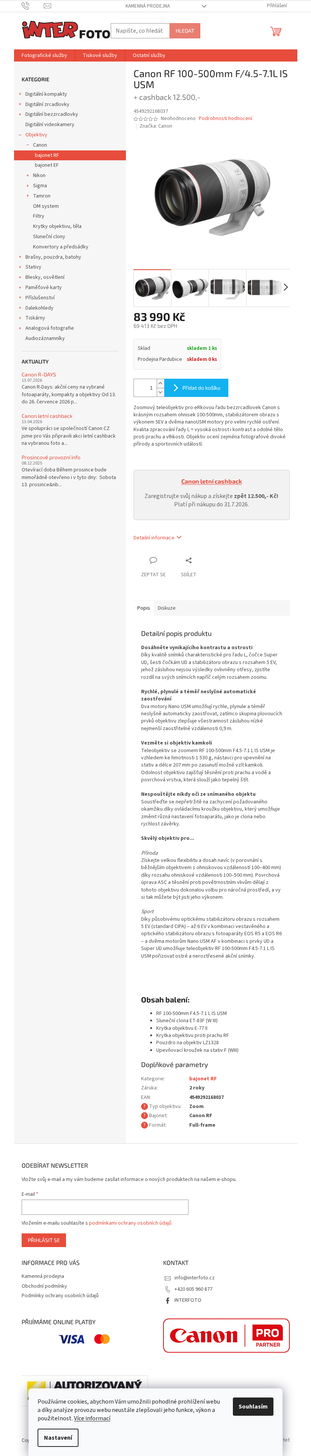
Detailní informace (154, 538)
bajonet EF (47, 165)
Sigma (40, 186)
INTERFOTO (187, 1300)
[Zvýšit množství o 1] (160, 383)
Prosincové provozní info (51, 457)
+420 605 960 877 (193, 1289)
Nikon (39, 175)
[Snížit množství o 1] (160, 392)
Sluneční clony (49, 236)
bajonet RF (47, 155)
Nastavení (58, 1438)
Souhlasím (253, 1406)
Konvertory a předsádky (60, 247)
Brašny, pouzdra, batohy (53, 257)
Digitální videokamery (49, 124)
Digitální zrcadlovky (47, 104)
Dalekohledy (39, 308)
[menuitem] (44, 55)
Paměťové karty (43, 287)
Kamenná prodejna (148, 6)
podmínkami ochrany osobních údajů (130, 1223)
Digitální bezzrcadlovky (51, 114)
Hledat (185, 30)
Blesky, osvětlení (44, 277)
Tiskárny (35, 318)
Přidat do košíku (201, 387)
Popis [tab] (143, 608)
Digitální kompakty (46, 94)
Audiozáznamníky (45, 338)
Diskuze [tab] (167, 608)
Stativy (33, 267)
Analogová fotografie (49, 328)
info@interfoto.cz (194, 1278)
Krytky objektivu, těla (57, 226)
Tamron (41, 196)
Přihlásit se (44, 1240)
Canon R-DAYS (39, 374)
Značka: (156, 126)
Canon (40, 145)
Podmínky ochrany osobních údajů (60, 1295)
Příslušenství (40, 298)
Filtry (38, 216)
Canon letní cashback (47, 416)
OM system (46, 206)
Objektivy (36, 135)
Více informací (92, 1418)
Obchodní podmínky (44, 1286)
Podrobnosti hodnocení (225, 118)
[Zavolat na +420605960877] (33, 5)
